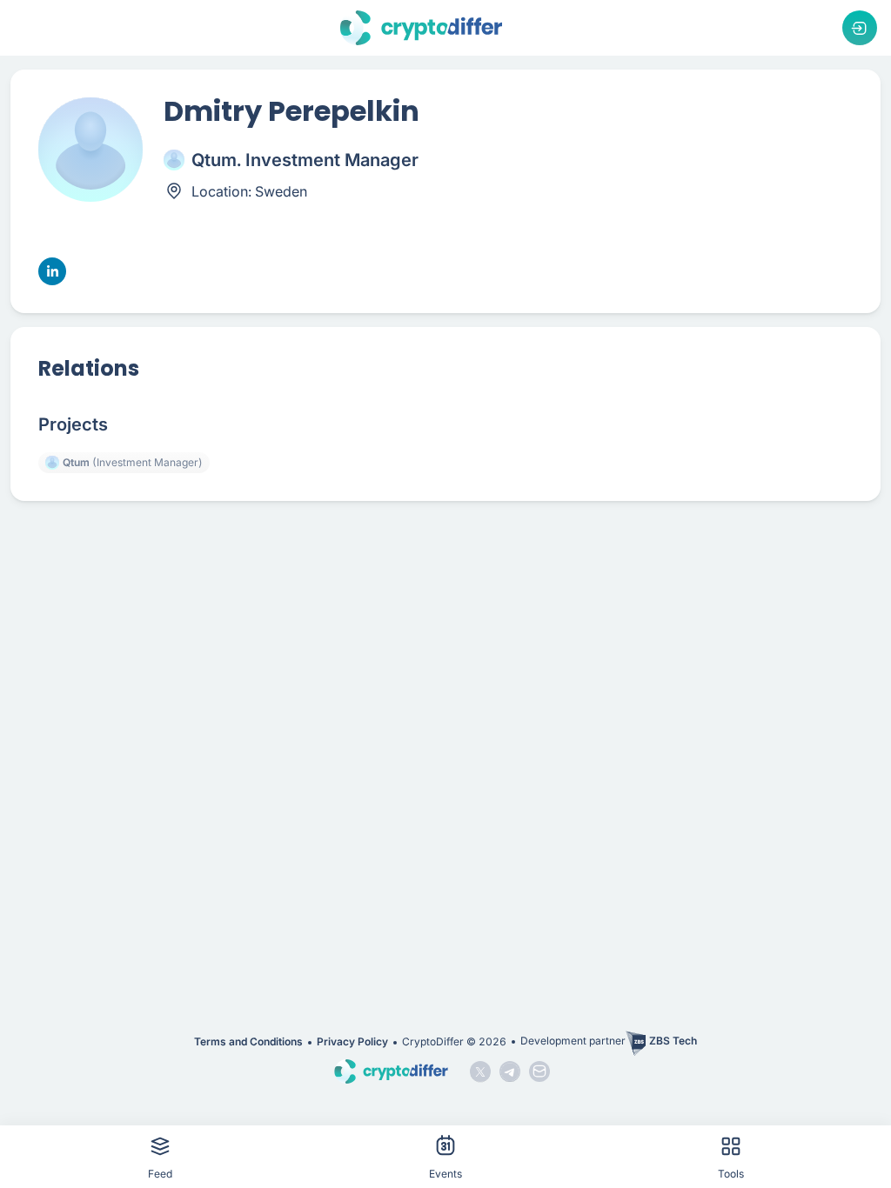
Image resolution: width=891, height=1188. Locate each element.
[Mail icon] (539, 1071)
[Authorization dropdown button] (859, 27)
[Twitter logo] (480, 1071)
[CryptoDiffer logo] (421, 27)
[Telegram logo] (509, 1071)
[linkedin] (52, 271)
